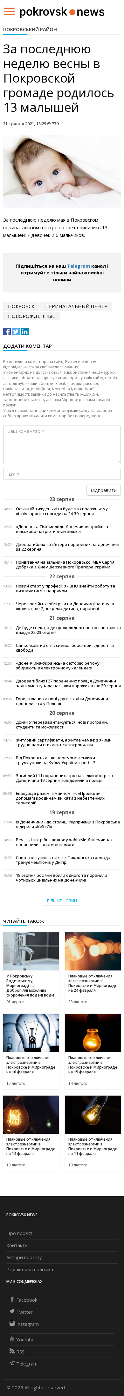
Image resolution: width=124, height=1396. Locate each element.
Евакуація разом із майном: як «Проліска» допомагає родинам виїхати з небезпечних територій (60, 798)
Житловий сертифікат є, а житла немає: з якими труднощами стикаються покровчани (64, 742)
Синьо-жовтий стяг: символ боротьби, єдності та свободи (65, 648)
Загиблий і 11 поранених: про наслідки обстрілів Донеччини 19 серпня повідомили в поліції (64, 778)
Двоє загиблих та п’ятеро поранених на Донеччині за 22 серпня (67, 547)
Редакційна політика (29, 1269)
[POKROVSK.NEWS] (62, 11)
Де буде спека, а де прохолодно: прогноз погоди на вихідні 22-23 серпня (68, 630)
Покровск (21, 306)
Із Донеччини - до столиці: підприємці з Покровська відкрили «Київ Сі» (68, 824)
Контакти (17, 1245)
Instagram (27, 1324)
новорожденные (31, 316)
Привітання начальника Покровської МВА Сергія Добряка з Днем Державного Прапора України (65, 564)
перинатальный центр (76, 306)
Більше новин (62, 900)
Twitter (24, 1312)
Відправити (104, 490)
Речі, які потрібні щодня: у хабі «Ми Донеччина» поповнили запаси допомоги (64, 842)
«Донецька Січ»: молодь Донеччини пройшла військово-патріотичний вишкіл (62, 529)
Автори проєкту (24, 1257)
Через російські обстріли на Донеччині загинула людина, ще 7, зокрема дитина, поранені (65, 606)
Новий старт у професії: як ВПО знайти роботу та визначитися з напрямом (65, 588)
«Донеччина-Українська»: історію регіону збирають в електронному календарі (58, 665)
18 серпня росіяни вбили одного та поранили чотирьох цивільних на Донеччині (61, 878)
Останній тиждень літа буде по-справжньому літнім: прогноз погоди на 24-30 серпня (62, 511)
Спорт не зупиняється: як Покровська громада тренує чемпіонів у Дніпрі (63, 860)
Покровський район (30, 29)
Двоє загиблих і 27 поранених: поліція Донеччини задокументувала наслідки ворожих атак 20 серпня (68, 683)
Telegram (78, 266)
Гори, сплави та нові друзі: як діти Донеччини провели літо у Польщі (62, 701)
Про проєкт (19, 1233)
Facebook (26, 1300)
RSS (20, 1351)
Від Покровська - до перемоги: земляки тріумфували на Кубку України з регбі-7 (55, 760)
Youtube (25, 1339)
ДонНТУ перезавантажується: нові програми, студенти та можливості (62, 724)
